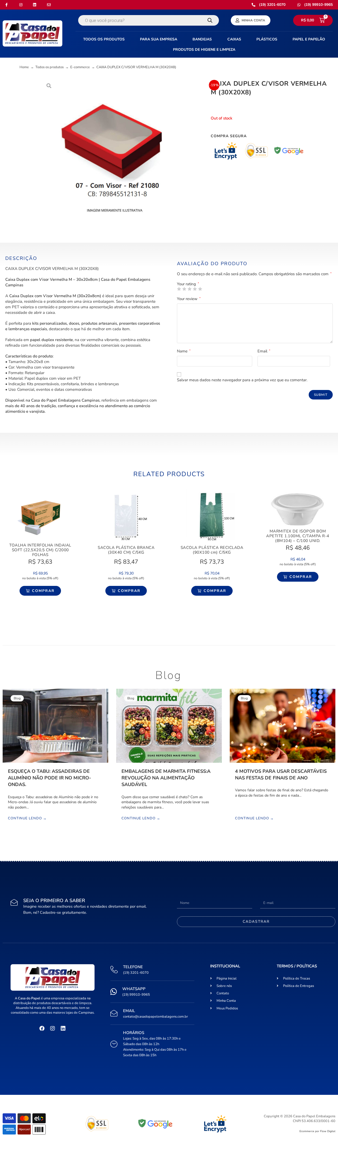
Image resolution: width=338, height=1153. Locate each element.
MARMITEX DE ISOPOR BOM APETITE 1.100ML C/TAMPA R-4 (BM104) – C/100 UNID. (297, 536)
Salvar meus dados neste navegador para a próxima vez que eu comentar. (242, 380)
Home (24, 67)
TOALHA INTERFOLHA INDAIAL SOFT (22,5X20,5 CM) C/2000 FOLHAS (40, 550)
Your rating (188, 284)
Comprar (43, 590)
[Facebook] (42, 1028)
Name (184, 351)
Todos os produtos (49, 67)
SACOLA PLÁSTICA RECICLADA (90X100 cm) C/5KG (212, 550)
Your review (189, 298)
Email (263, 351)
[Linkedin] (63, 1028)
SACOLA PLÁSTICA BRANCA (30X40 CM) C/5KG (126, 550)
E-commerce (80, 67)
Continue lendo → (27, 818)
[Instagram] (52, 1028)
